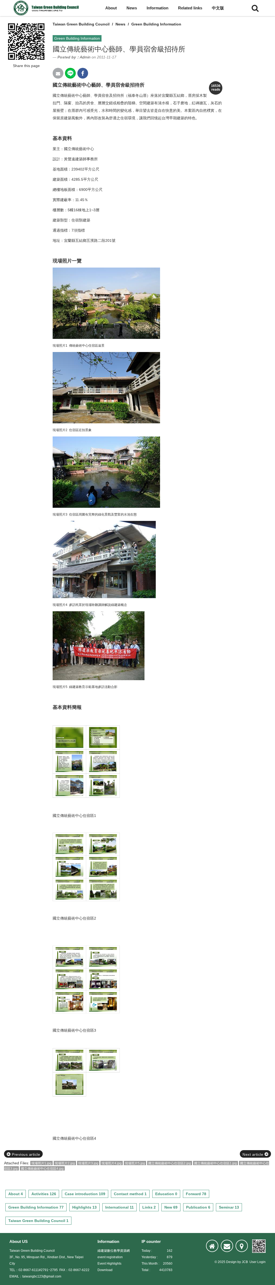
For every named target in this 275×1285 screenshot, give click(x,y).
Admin (85, 57)
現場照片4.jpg (112, 1163)
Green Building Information (156, 24)
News (131, 8)
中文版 (218, 8)
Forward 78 (196, 1194)
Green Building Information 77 (36, 1207)
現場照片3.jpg (88, 1163)
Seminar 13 (229, 1207)
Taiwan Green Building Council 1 (38, 1221)
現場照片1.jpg (41, 1163)
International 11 (119, 1207)
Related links (190, 8)
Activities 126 (43, 1194)
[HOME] (212, 1246)
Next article (254, 1154)
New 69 (171, 1207)
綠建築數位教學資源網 (113, 1251)
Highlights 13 (84, 1207)
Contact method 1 (130, 1194)
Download (105, 1270)
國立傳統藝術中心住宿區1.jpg (215, 1163)
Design (231, 1262)
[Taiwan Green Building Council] (47, 8)
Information (157, 8)
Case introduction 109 (85, 1194)
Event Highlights (109, 1263)
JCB (245, 1262)
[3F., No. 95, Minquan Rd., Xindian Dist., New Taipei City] (242, 1246)
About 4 (15, 1194)
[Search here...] (255, 8)
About (111, 8)
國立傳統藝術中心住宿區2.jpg (169, 1163)
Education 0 (166, 1194)
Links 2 (149, 1207)
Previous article (25, 1154)
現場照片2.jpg (65, 1163)
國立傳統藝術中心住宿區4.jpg (42, 1169)
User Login (257, 1262)
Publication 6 (198, 1207)
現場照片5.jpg (135, 1163)
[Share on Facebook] (82, 73)
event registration (110, 1257)
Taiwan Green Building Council (81, 24)
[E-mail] (227, 1246)
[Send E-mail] (58, 73)
